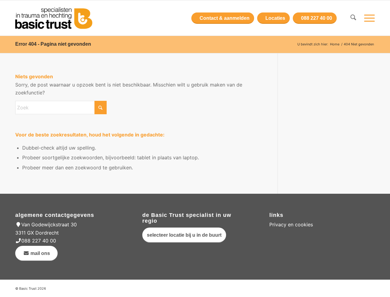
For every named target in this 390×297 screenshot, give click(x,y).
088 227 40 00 (38, 241)
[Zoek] (353, 18)
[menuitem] (353, 18)
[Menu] (367, 18)
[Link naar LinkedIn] (370, 287)
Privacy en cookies (291, 224)
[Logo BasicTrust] (53, 18)
